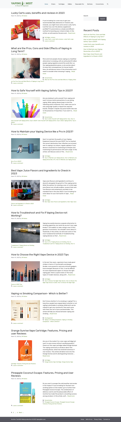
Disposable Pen (79, 4)
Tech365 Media (20, 419)
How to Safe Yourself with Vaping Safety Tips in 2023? (42, 90)
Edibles (70, 4)
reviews (53, 37)
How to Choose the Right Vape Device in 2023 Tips (40, 254)
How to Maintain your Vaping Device (54, 158)
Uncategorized (49, 318)
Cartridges (62, 4)
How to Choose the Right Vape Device (55, 281)
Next (21, 412)
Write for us (89, 419)
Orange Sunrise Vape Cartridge (53, 362)
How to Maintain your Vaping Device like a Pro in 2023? (42, 131)
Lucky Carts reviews (57, 39)
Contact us (106, 419)
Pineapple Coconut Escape (52, 402)
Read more (71, 33)
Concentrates (100, 4)
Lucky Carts (48, 39)
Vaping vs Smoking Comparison (53, 319)
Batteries (90, 4)
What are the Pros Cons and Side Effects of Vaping (59, 79)
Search (86, 16)
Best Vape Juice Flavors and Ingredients (56, 202)
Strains (53, 4)
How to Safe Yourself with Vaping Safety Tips (57, 119)
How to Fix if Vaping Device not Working (55, 242)
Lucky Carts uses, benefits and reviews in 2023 (38, 12)
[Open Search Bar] (107, 4)
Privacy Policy (98, 419)
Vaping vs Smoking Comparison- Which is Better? (39, 293)
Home (46, 4)
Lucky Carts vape (69, 39)
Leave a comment (50, 41)
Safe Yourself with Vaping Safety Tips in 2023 (51, 120)
